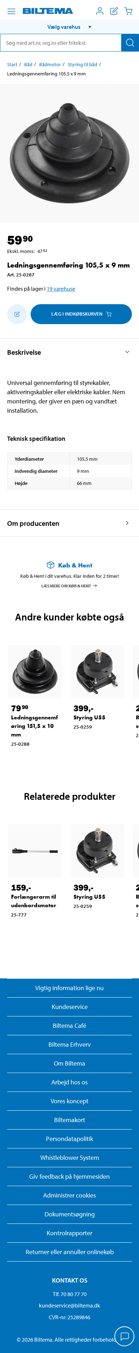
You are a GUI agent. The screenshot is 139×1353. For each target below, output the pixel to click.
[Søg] (130, 43)
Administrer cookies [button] (69, 1195)
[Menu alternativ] (11, 11)
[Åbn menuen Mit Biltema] (100, 11)
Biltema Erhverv (69, 1044)
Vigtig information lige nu (69, 988)
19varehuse (61, 288)
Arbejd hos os (69, 1082)
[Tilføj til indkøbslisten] (17, 314)
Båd (28, 64)
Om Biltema (69, 1063)
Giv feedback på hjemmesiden (69, 1176)
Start (12, 64)
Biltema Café (69, 1025)
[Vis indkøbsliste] (114, 11)
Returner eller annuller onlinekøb (70, 1252)
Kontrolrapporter (69, 1233)
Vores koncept (69, 1101)
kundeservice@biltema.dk (69, 1305)
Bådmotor (50, 64)
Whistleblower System (69, 1157)
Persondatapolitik (69, 1139)
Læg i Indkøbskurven (76, 314)
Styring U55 (89, 717)
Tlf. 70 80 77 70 (70, 1293)
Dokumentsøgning (70, 1214)
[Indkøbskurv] (128, 11)
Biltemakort (69, 1120)
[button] (69, 27)
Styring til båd (82, 64)
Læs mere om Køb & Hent (66, 585)
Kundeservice (70, 1007)
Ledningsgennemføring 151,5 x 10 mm (34, 726)
